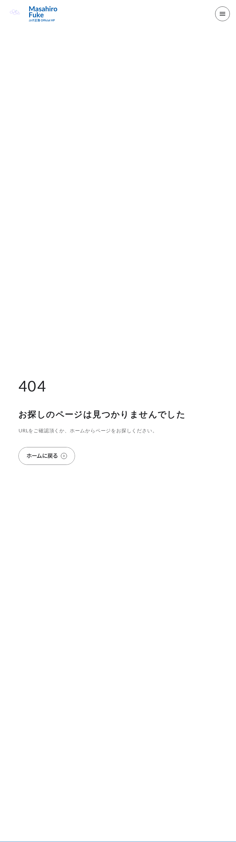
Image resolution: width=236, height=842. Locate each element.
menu (222, 13)
